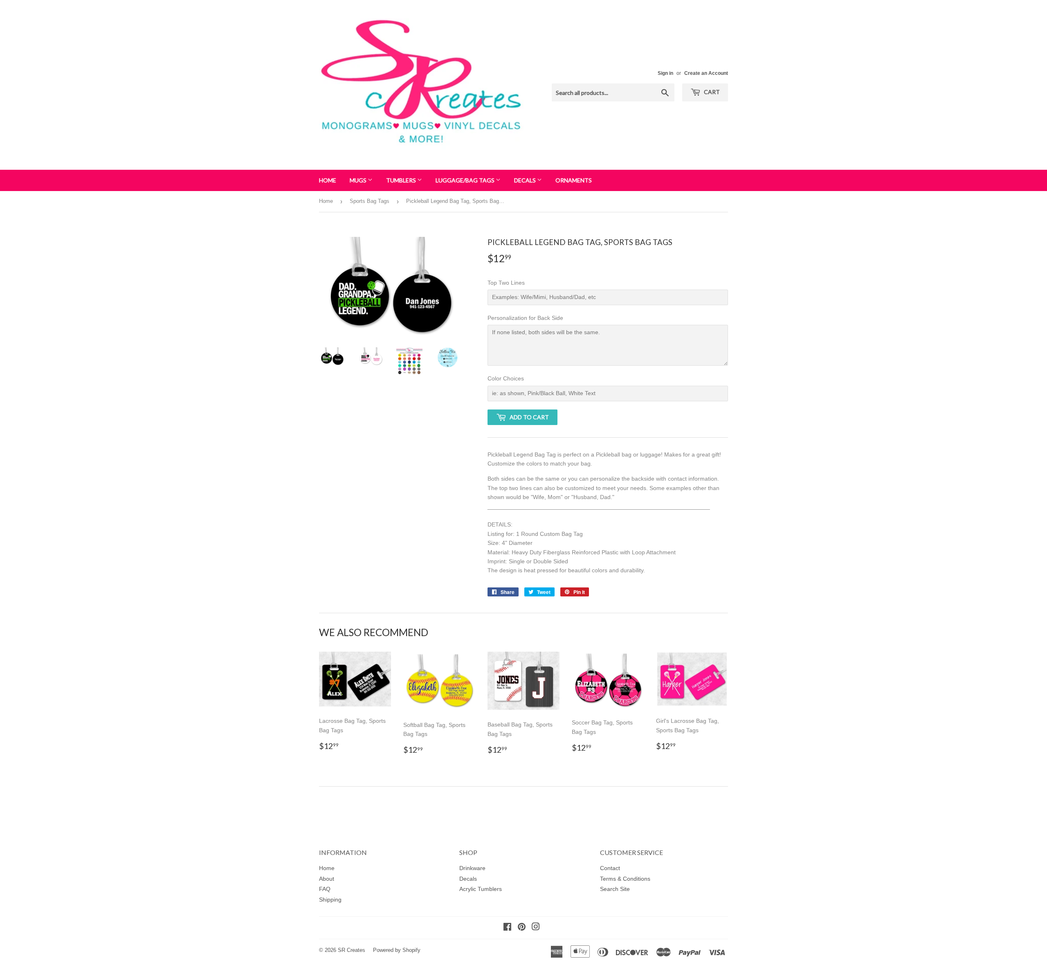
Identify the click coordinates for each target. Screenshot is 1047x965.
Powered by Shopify (396, 950)
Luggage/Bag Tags (466, 180)
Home (327, 180)
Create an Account (706, 73)
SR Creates (351, 950)
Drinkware (472, 868)
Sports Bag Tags (369, 201)
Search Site (615, 889)
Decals (525, 180)
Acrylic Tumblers (480, 889)
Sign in (665, 73)
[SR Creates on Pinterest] (521, 928)
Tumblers (401, 180)
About (326, 878)
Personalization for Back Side (525, 318)
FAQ (324, 889)
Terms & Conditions (625, 878)
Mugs (359, 180)
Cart (711, 91)
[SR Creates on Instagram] (536, 928)
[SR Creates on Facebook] (507, 928)
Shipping (330, 899)
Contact (610, 868)
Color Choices (506, 378)
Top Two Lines (506, 282)
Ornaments (573, 180)
